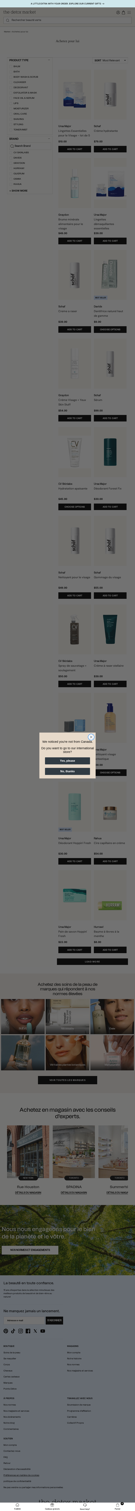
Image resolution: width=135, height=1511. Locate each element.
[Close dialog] (91, 737)
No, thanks (67, 771)
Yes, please (67, 760)
